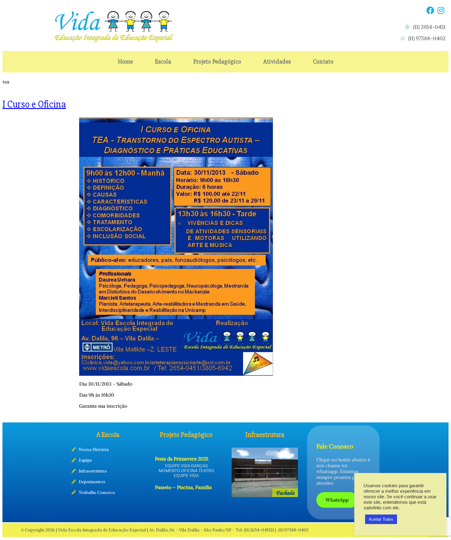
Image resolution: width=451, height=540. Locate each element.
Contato (323, 61)
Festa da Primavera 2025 (181, 459)
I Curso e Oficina (34, 104)
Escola (163, 61)
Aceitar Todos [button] (381, 519)
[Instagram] (440, 10)
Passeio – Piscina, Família (183, 487)
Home (125, 61)
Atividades (277, 61)
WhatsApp (337, 500)
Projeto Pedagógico (217, 61)
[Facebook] (430, 10)
